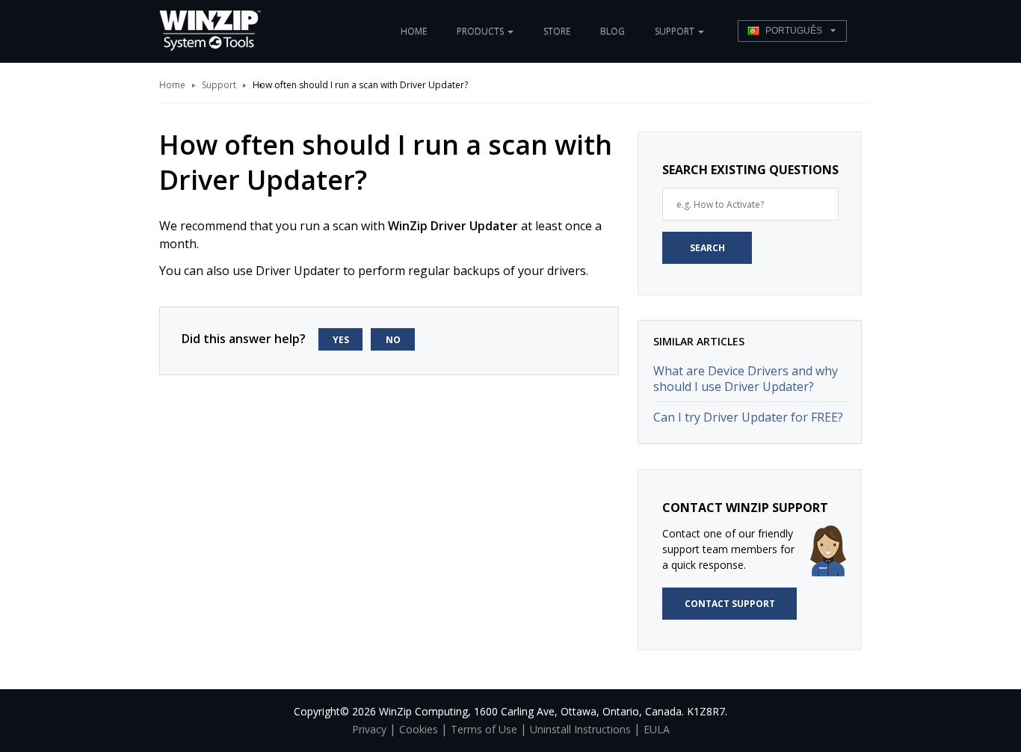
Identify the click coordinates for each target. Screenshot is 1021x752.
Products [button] (481, 31)
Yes (341, 339)
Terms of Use (484, 729)
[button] (792, 31)
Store (556, 31)
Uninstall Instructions (580, 729)
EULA (657, 729)
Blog (612, 31)
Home (414, 31)
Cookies (418, 729)
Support (219, 84)
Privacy (369, 729)
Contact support (730, 603)
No (393, 339)
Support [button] (676, 31)
